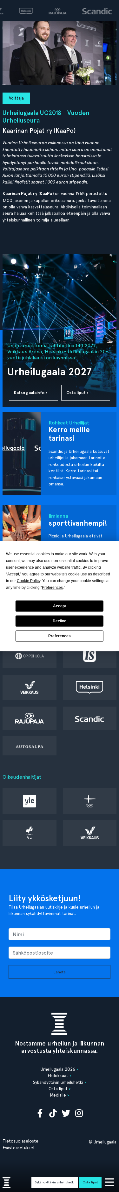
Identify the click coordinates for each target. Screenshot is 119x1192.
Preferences (59, 636)
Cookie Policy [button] (28, 580)
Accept (59, 606)
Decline (59, 621)
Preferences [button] (52, 587)
